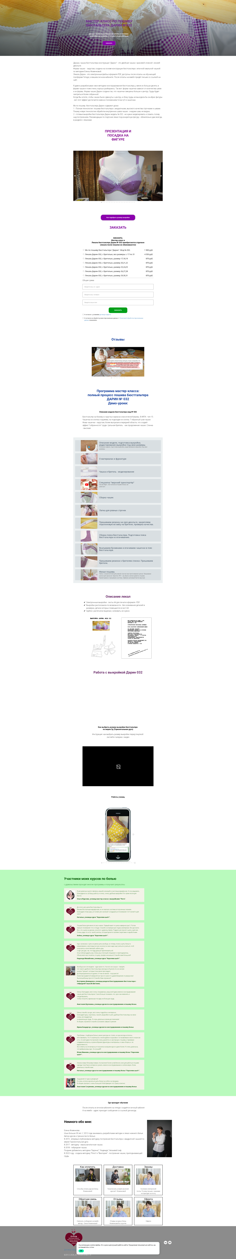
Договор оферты (71, 1249)
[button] (74, 175)
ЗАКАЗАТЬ (109, 43)
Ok (81, 1251)
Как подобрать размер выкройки (118, 217)
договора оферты (105, 314)
